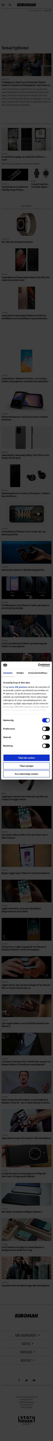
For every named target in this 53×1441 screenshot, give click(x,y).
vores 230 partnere (18, 687)
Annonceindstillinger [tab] (38, 673)
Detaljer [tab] (20, 673)
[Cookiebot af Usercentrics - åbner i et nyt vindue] (38, 665)
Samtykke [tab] (8, 673)
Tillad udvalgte (26, 766)
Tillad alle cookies (26, 758)
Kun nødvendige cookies (26, 774)
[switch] (46, 729)
